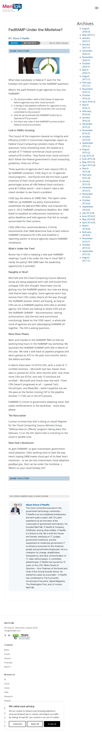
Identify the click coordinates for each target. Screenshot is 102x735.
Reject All (35, 724)
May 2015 (87, 162)
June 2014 (87, 216)
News (6, 650)
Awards (7, 700)
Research (8, 696)
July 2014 (86, 213)
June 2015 (87, 158)
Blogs (14, 43)
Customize (17, 724)
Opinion (7, 658)
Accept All (52, 724)
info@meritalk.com (12, 631)
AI (5, 679)
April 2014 (87, 222)
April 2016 (87, 101)
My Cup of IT (30, 43)
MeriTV (7, 667)
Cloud (6, 684)
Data (6, 692)
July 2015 (86, 155)
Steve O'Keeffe (21, 38)
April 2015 (87, 165)
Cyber (7, 688)
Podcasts (8, 662)
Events (7, 654)
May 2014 (87, 219)
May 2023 (87, 34)
